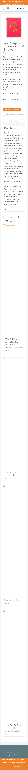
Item (4, 99)
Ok (8, 766)
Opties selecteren (14, 467)
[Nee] (26, 764)
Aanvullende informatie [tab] (14, 124)
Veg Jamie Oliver (12, 600)
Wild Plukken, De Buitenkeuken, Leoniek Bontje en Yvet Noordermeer (13, 343)
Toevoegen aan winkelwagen (12, 109)
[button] (8, 8)
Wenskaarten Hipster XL (10, 473)
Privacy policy (17, 766)
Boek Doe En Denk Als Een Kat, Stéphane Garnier (13, 728)
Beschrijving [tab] (14, 121)
